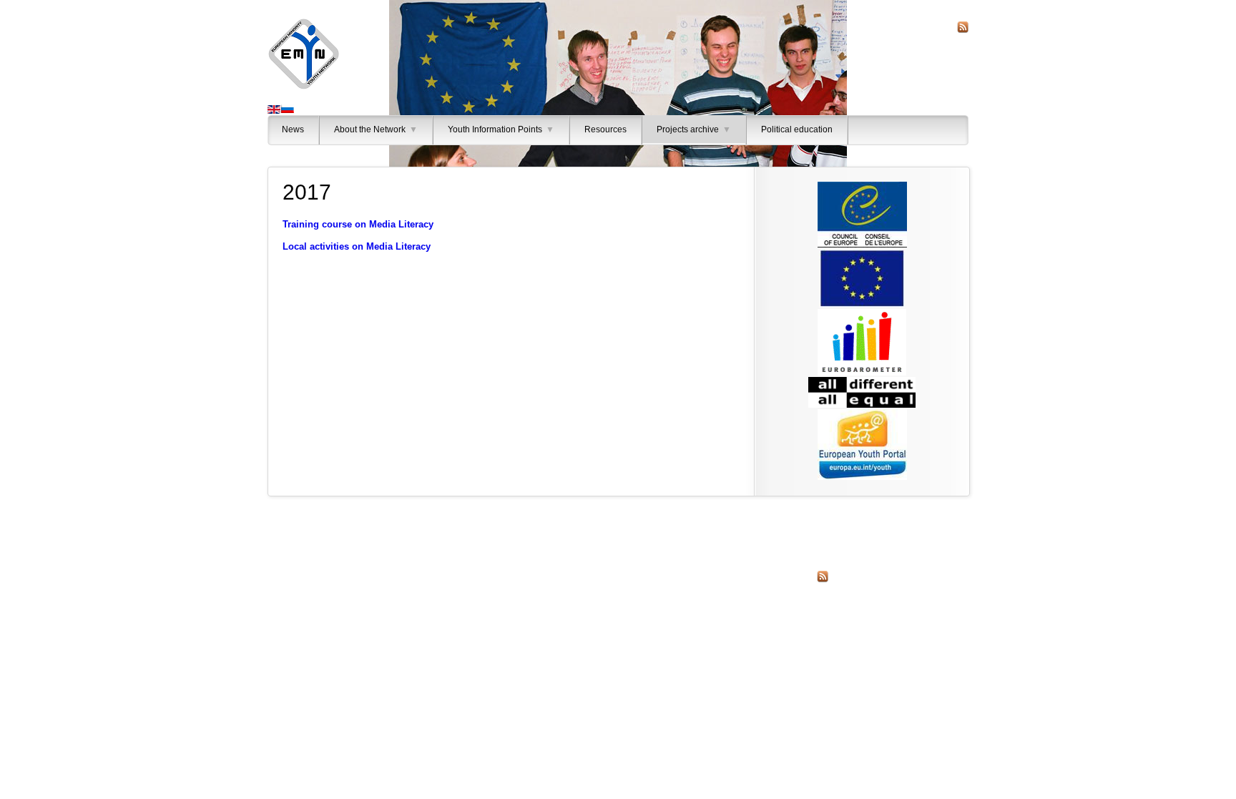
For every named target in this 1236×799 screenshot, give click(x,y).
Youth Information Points (501, 129)
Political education (797, 129)
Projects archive (694, 129)
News (293, 129)
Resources (605, 129)
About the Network (376, 129)
